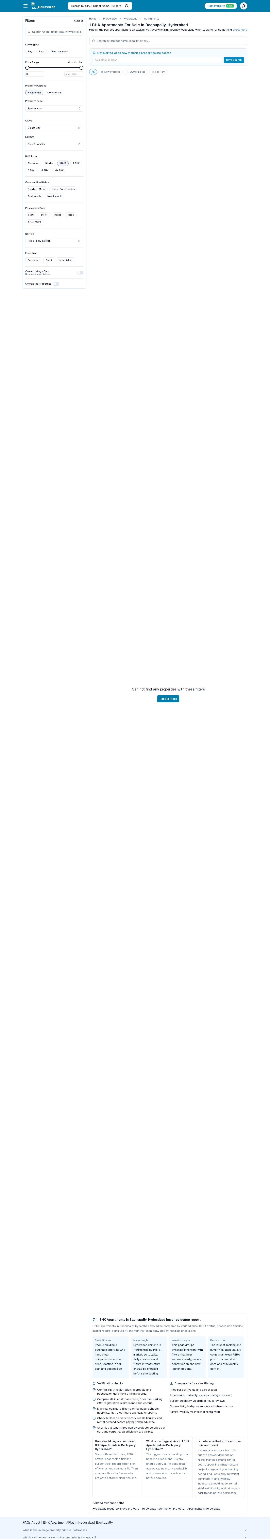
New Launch (54, 196)
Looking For (32, 44)
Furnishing (31, 253)
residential (34, 92)
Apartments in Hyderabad (203, 1508)
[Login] (243, 5)
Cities (28, 120)
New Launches (59, 51)
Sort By (29, 234)
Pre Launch (34, 196)
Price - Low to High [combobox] (39, 241)
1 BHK (63, 163)
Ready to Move (36, 189)
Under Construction (63, 189)
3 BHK (31, 170)
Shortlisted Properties (38, 283)
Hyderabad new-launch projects (163, 1508)
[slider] (27, 68)
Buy (30, 51)
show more (240, 29)
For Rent (160, 72)
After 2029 (34, 222)
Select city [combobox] (34, 128)
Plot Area (33, 163)
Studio (49, 163)
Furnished (33, 260)
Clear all (78, 20)
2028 (57, 215)
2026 (31, 215)
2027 (44, 215)
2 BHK (76, 163)
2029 (71, 215)
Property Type (33, 101)
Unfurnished (66, 260)
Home (92, 18)
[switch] (80, 273)
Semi (49, 260)
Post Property (220, 6)
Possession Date (35, 208)
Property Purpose (35, 85)
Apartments (151, 18)
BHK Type (31, 156)
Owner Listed (137, 72)
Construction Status (37, 182)
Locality (30, 136)
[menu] (25, 6)
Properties (110, 18)
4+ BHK (59, 170)
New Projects (112, 72)
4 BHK (44, 170)
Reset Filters (168, 698)
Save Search (234, 60)
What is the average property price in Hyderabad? (55, 1530)
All (93, 72)
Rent (41, 51)
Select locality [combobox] (36, 144)
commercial (54, 92)
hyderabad (130, 18)
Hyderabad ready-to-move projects (116, 1508)
